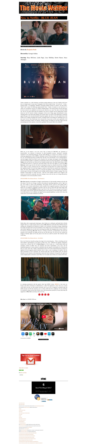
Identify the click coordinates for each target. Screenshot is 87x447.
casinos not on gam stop (23, 424)
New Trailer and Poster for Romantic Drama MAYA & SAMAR (26, 437)
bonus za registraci (29, 427)
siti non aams (20, 414)
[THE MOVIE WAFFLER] (21, 370)
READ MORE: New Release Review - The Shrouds (32, 178)
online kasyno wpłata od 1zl (24, 431)
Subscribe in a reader (23, 367)
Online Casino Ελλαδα (21, 404)
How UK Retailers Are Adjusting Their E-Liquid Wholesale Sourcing (27, 438)
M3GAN (57, 284)
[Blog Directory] (50, 400)
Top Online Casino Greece (22, 410)
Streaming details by (24, 338)
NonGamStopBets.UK (21, 421)
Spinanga (20, 408)
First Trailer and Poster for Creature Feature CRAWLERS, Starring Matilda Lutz (28, 441)
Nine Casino (20, 417)
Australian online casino (27, 407)
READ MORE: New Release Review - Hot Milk (31, 238)
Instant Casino (20, 411)
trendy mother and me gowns (22, 418)
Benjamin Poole (31, 49)
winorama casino (26, 428)
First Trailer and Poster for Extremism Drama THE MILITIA (26, 434)
